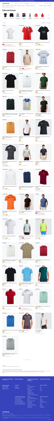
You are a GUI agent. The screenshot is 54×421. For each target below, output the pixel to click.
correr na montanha (25, 371)
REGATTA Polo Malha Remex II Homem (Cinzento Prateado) (26, 162)
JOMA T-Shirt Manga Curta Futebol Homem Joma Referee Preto (42, 137)
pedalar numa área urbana (31, 371)
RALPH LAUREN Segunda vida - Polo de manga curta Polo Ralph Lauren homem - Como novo (10, 354)
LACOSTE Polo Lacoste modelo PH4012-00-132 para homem (43, 91)
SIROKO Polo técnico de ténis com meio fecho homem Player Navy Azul (43, 211)
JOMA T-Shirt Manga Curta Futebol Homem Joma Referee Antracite (9, 162)
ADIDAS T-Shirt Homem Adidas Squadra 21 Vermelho (10, 306)
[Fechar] (51, 0)
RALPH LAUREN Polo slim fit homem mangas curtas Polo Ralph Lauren (43, 306)
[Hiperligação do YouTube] (4, 388)
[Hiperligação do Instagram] (6, 388)
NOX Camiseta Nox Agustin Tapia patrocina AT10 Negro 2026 (42, 43)
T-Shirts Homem (5, 18)
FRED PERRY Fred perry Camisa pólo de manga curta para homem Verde (43, 114)
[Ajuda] (47, 3)
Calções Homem (11, 18)
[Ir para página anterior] (24, 360)
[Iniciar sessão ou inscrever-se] (49, 3)
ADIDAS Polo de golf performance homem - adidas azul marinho (43, 162)
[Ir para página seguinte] (30, 360)
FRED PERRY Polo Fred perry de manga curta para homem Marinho (26, 236)
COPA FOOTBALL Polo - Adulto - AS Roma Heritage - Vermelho (43, 187)
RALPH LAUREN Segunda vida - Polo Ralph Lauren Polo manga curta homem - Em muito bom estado (27, 187)
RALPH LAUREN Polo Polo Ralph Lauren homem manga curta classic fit (10, 67)
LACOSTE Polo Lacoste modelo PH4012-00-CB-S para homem (27, 260)
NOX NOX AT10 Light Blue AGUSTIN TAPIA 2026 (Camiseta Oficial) (42, 67)
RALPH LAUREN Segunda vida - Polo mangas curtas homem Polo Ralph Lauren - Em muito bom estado (10, 114)
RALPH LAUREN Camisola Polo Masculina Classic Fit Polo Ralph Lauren (43, 260)
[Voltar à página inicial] (5, 3)
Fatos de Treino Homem (30, 18)
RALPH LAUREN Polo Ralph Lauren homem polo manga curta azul (10, 330)
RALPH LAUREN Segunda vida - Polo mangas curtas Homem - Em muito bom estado (10, 137)
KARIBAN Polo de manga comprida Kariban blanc (9, 186)
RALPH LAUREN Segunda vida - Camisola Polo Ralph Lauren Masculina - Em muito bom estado (26, 283)
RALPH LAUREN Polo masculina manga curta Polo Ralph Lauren (9, 283)
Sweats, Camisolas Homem (17, 18)
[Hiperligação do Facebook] (3, 388)
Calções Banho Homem (24, 18)
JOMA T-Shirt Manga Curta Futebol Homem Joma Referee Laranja (9, 211)
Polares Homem (36, 18)
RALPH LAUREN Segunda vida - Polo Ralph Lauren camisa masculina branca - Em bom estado (26, 91)
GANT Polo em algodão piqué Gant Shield (25, 211)
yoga (43, 371)
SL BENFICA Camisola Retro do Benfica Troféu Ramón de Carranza (27, 43)
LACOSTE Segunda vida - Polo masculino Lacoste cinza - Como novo (26, 114)
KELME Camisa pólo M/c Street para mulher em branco (10, 42)
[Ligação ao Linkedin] (7, 388)
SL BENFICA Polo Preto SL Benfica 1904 (8, 90)
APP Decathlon (41, 5)
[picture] (10, 33)
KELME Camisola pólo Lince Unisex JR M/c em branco (27, 306)
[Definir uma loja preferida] (45, 3)
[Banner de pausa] (49, 0)
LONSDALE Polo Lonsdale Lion (23, 66)
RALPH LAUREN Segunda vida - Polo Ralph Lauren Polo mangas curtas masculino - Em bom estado (10, 260)
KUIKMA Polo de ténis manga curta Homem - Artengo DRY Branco (27, 137)
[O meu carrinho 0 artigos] (51, 3)
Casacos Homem (42, 18)
